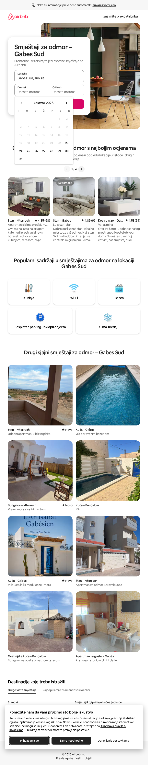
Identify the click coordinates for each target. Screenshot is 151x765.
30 (67, 151)
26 (36, 151)
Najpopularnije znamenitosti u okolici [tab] (66, 690)
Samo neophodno (71, 740)
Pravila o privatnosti (68, 758)
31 (20, 159)
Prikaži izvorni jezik (104, 5)
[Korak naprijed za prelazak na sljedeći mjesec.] (66, 103)
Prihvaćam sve (29, 740)
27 (43, 151)
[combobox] (49, 78)
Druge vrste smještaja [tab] (22, 690)
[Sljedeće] (81, 169)
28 (51, 151)
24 (20, 151)
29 (59, 151)
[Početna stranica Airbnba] (18, 16)
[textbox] (31, 91)
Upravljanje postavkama (113, 740)
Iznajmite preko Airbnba (120, 16)
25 (28, 151)
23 (66, 143)
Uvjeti (88, 758)
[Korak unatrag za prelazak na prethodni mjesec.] (21, 103)
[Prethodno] (67, 169)
